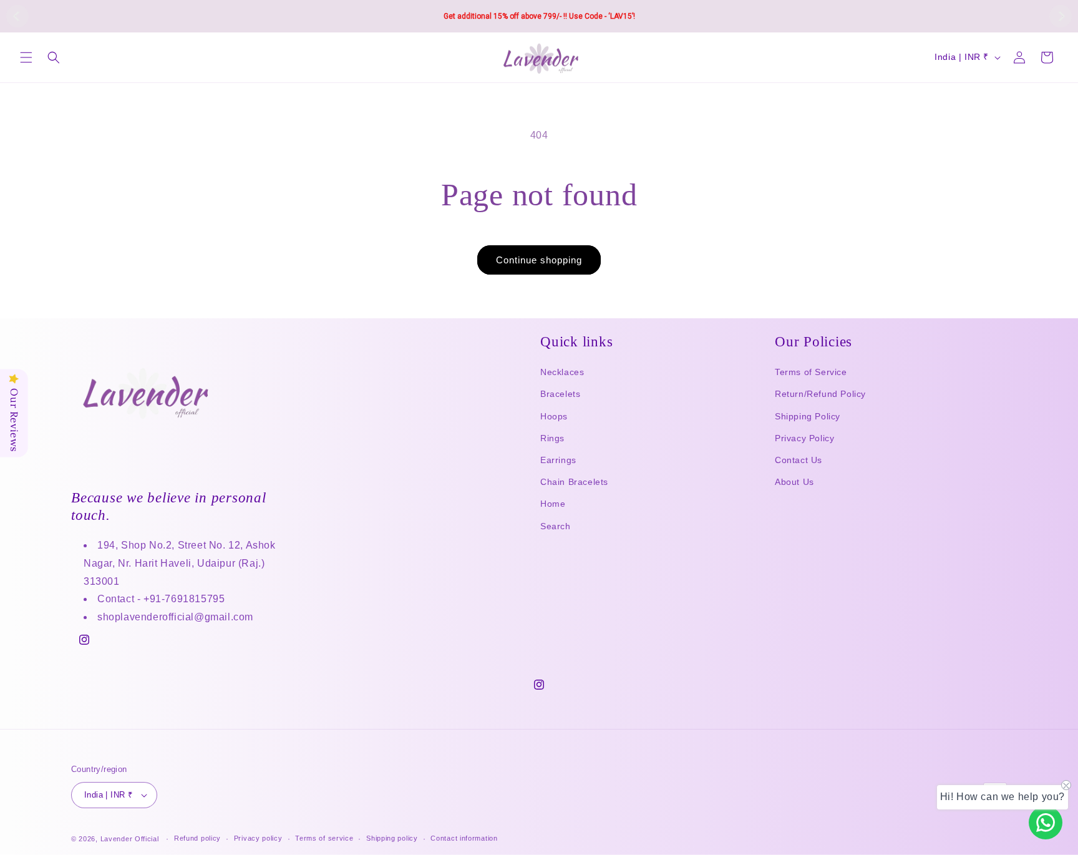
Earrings (558, 460)
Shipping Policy (807, 416)
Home (552, 504)
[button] (26, 57)
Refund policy (197, 838)
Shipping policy (392, 838)
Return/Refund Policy (820, 394)
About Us (794, 482)
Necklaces (562, 372)
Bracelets (560, 394)
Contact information (463, 838)
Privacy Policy (804, 438)
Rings (552, 438)
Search (555, 526)
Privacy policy (258, 838)
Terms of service (324, 838)
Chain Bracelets (574, 482)
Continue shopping (539, 260)
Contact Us (798, 460)
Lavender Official (129, 839)
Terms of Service (811, 372)
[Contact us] (1045, 822)
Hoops (554, 416)
